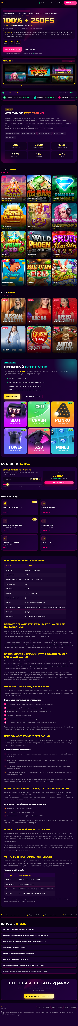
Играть (31, 1019)
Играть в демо (12, 396)
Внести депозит (59, 482)
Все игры (4, 172)
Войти (59, 3)
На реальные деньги (31, 396)
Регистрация (70, 3)
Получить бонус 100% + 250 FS (39, 996)
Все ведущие (5, 295)
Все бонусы (30, 49)
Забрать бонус (11, 49)
